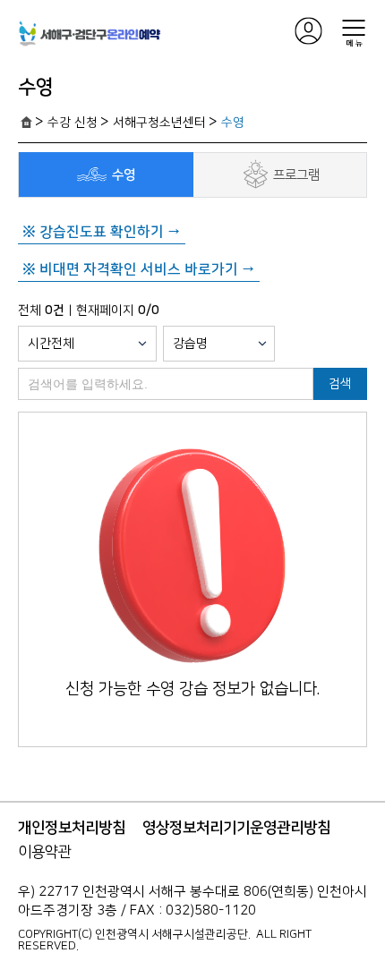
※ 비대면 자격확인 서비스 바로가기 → (138, 269)
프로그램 (296, 175)
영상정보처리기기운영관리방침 (236, 828)
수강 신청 (72, 122)
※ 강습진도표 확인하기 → (101, 232)
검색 (340, 384)
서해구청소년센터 (159, 122)
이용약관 (45, 852)
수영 (232, 122)
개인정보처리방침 (71, 828)
